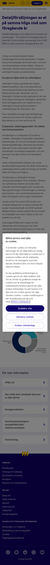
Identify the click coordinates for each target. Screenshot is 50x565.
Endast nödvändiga (25, 325)
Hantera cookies (25, 317)
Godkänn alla (25, 308)
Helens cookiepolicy (20, 301)
